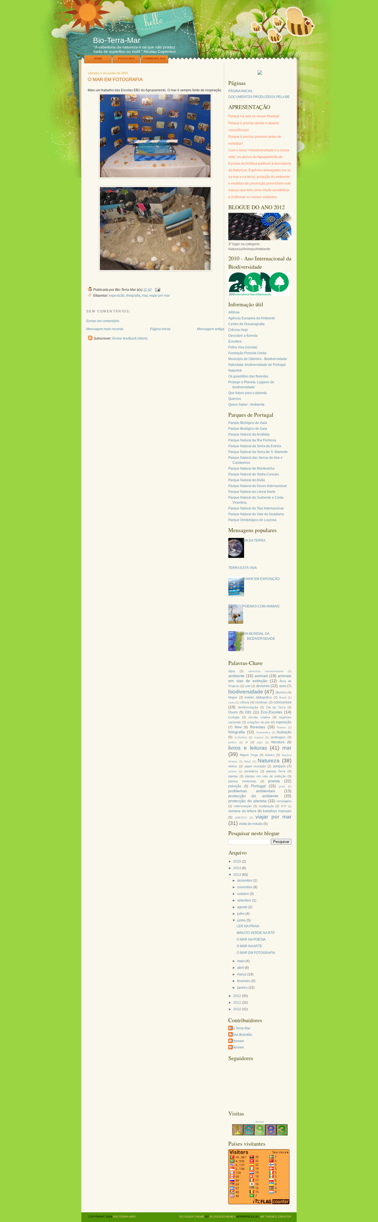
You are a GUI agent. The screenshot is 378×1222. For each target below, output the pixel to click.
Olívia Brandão (241, 1035)
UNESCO (241, 817)
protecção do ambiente (253, 796)
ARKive (234, 312)
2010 (237, 1009)
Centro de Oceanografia (246, 324)
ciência (244, 702)
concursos (282, 702)
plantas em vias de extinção (265, 776)
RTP (283, 806)
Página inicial (160, 329)
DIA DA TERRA (254, 540)
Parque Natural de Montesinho (251, 468)
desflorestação (248, 707)
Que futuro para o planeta (247, 393)
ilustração (284, 732)
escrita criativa (259, 717)
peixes (232, 771)
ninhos (232, 766)
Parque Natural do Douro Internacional (257, 486)
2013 (237, 875)
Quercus (234, 399)
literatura (277, 742)
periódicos (251, 771)
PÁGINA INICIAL (240, 91)
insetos (258, 737)
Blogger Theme (192, 1216)
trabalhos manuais (277, 811)
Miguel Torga (249, 755)
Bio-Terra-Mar (116, 40)
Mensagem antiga (210, 329)
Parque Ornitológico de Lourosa (252, 520)
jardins (232, 742)
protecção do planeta (247, 801)
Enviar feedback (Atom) (129, 338)
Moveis (260, 1121)
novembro (244, 887)
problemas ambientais (251, 791)
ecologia (233, 717)
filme (238, 727)
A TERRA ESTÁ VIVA (241, 568)
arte (247, 686)
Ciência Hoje (238, 330)
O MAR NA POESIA (251, 939)
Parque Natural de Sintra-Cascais (253, 474)
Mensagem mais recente (104, 329)
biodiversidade (245, 692)
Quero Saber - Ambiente (246, 405)
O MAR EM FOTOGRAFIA (115, 79)
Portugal (258, 786)
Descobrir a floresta (243, 336)
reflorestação (243, 806)
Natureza (268, 760)
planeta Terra (275, 771)
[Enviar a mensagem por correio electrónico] (156, 290)
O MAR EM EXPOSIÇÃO (261, 579)
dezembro (244, 880)
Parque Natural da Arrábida (249, 434)
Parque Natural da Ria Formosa (252, 440)
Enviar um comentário (102, 321)
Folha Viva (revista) (242, 347)
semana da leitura (242, 811)
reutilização (266, 806)
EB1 (248, 712)
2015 (237, 861)
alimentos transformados (265, 671)
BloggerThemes (222, 1216)
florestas (257, 727)
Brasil (282, 697)
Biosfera (281, 692)
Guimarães (263, 732)
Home (98, 58)
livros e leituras (247, 748)
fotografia (133, 295)
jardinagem (278, 737)
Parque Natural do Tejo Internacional (256, 508)
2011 (237, 1002)
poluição (234, 786)
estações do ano (258, 722)
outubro (243, 894)
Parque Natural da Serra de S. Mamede (258, 452)
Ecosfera (235, 341)
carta (231, 702)
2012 (237, 996)
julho (241, 914)
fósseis (281, 727)
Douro (233, 712)
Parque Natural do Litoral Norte (251, 492)
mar (144, 295)
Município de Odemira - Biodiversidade (257, 359)
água (231, 671)
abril (240, 968)
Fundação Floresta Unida (247, 353)
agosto (242, 907)
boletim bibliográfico (258, 697)
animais (261, 676)
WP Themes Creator (275, 1216)
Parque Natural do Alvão (246, 480)
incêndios (241, 737)
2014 (237, 868)
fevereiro (243, 981)
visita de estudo (251, 824)
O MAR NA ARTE (249, 946)
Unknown (237, 1041)
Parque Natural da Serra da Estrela (254, 446)
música (270, 755)
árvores (263, 686)
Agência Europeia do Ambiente (251, 318)
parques (279, 766)
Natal (247, 761)
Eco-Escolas (271, 712)
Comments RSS (154, 58)
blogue (232, 697)
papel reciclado (255, 766)
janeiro (242, 988)
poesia (274, 781)
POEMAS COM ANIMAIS (261, 606)
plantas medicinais (242, 781)
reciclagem (284, 801)
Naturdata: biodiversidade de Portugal (257, 365)
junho (241, 920)
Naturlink (235, 370)
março (242, 974)
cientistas (261, 702)
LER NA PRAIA (248, 926)
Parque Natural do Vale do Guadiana (256, 514)
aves (282, 686)
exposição (117, 295)
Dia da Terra (276, 707)
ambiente (236, 676)
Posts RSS (126, 58)
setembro (244, 900)
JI (246, 742)
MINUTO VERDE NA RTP (256, 933)
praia (282, 786)
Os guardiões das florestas (248, 376)
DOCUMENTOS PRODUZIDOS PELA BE (259, 97)
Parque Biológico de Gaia (247, 423)
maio (241, 961)
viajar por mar (159, 295)
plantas (233, 776)
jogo (260, 742)
